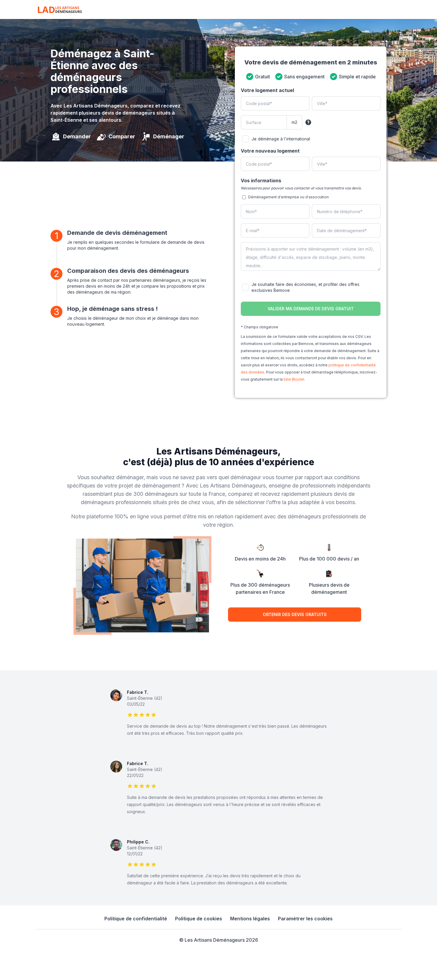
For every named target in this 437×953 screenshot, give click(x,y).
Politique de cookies (198, 919)
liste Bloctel (294, 379)
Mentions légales (250, 919)
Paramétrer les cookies (305, 919)
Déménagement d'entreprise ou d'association (288, 197)
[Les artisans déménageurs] (60, 9)
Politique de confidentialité (135, 919)
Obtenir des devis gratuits (295, 614)
